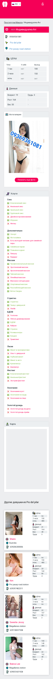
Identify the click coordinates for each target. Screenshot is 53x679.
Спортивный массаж (18, 284)
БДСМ (12, 322)
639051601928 (16, 672)
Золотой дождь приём (19, 412)
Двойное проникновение (20, 217)
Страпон (13, 329)
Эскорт (13, 234)
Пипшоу (13, 254)
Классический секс (18, 203)
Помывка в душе (17, 250)
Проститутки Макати (13, 22)
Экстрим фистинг (17, 381)
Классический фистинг (19, 374)
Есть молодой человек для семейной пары (26, 242)
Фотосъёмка (15, 238)
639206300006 (16, 547)
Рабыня (13, 326)
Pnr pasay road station (20, 49)
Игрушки (14, 220)
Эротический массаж (19, 267)
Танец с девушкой (17, 305)
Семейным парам (17, 247)
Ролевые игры (16, 332)
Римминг (13, 257)
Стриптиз (14, 302)
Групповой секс (16, 213)
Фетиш (13, 224)
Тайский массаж (17, 274)
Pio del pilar (15, 42)
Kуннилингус (15, 364)
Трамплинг (14, 339)
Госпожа (14, 315)
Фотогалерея (15, 114)
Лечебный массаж (17, 277)
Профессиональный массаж (22, 264)
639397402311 (16, 588)
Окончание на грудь (18, 395)
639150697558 (16, 630)
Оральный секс (16, 210)
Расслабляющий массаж (20, 288)
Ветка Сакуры (16, 291)
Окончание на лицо (18, 398)
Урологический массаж (20, 271)
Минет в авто (16, 360)
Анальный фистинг (18, 377)
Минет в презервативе (19, 350)
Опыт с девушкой (17, 353)
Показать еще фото (26, 180)
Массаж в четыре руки (19, 281)
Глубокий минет (16, 357)
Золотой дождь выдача (20, 409)
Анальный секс (16, 206)
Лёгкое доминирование (20, 319)
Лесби (12, 309)
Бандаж (13, 336)
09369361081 (15, 36)
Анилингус (14, 367)
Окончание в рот (17, 391)
